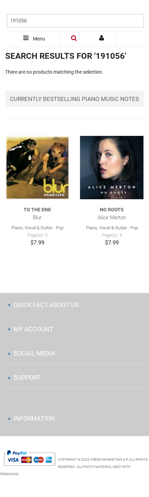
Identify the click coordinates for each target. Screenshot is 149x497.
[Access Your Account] (102, 39)
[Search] (137, 9)
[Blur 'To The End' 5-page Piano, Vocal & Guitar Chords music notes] (37, 167)
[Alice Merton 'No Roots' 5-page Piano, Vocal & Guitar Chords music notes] (111, 167)
